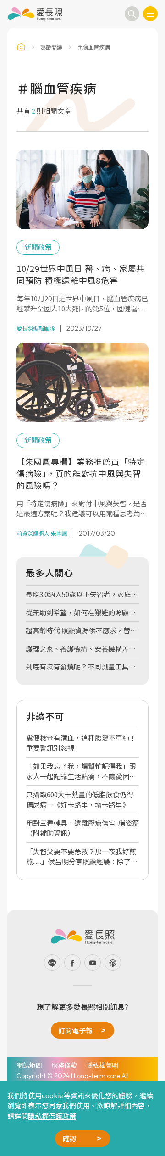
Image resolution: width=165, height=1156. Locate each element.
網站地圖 (29, 1065)
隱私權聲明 (102, 1065)
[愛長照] (34, 13)
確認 (69, 1138)
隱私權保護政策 (52, 1116)
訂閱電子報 (75, 1030)
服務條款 (64, 1065)
